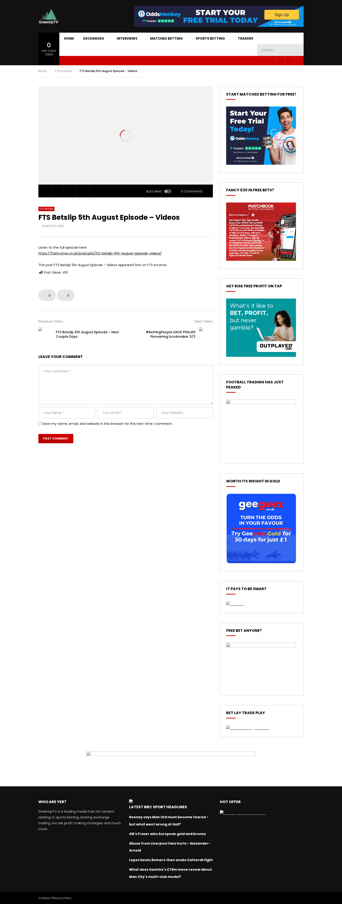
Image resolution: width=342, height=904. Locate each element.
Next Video (204, 321)
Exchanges (93, 38)
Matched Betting (166, 38)
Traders (245, 38)
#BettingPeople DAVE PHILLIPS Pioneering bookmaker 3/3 (170, 334)
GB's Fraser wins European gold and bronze (167, 834)
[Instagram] (299, 60)
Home (69, 38)
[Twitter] (289, 60)
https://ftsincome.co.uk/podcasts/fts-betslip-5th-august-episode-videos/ (100, 253)
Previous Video (50, 321)
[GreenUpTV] (48, 16)
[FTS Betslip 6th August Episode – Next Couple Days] (45, 334)
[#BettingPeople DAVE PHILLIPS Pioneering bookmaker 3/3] (206, 334)
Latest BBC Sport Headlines (158, 807)
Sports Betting (210, 38)
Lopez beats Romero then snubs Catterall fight (171, 860)
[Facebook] (280, 60)
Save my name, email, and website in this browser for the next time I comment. (107, 423)
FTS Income (63, 71)
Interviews (127, 38)
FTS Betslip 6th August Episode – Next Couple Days (87, 334)
